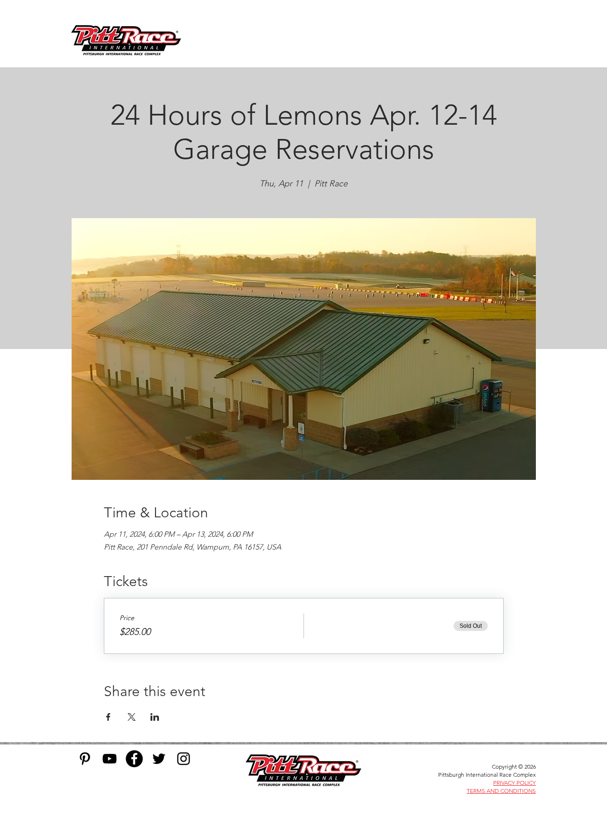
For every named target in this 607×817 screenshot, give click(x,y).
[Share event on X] (131, 717)
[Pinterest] (84, 758)
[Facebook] (134, 758)
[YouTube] (109, 758)
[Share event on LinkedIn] (154, 717)
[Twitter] (158, 758)
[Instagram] (183, 758)
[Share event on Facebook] (108, 717)
